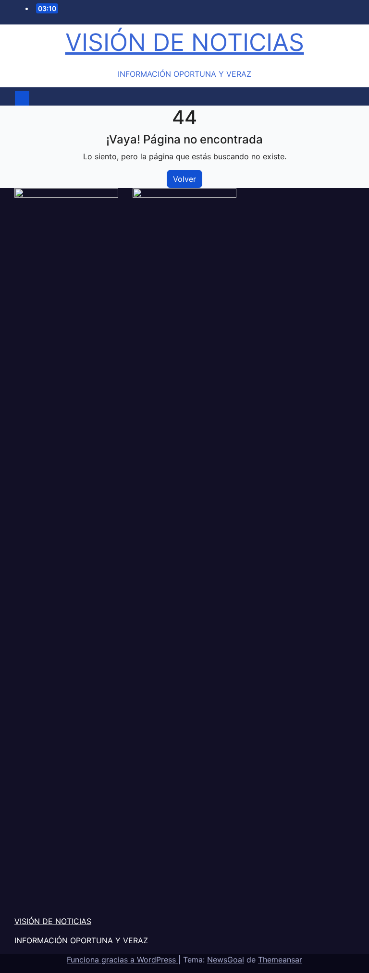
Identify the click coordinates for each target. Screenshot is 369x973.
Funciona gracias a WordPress (122, 959)
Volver (184, 179)
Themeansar (280, 959)
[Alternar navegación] (190, 98)
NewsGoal (225, 959)
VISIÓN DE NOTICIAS (184, 42)
